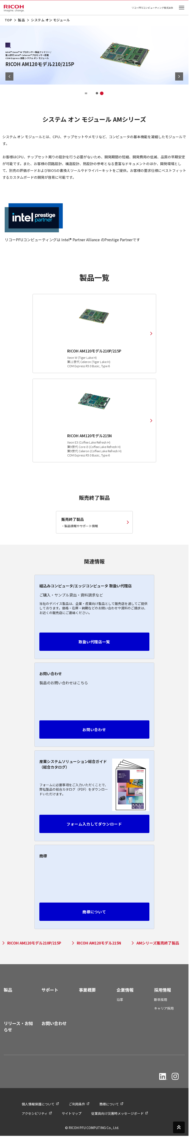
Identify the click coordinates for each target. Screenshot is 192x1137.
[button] (97, 93)
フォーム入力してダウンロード (94, 824)
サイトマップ (71, 1113)
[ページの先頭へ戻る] (179, 1127)
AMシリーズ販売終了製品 (158, 942)
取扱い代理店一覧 (94, 641)
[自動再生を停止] (86, 93)
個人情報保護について (38, 1104)
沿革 (120, 999)
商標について (94, 912)
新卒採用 (160, 999)
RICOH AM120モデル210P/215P (34, 942)
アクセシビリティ (35, 1113)
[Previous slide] (9, 76)
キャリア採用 (164, 1008)
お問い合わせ (94, 729)
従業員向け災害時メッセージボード (117, 1113)
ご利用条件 (77, 1104)
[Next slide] (179, 76)
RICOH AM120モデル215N (99, 942)
